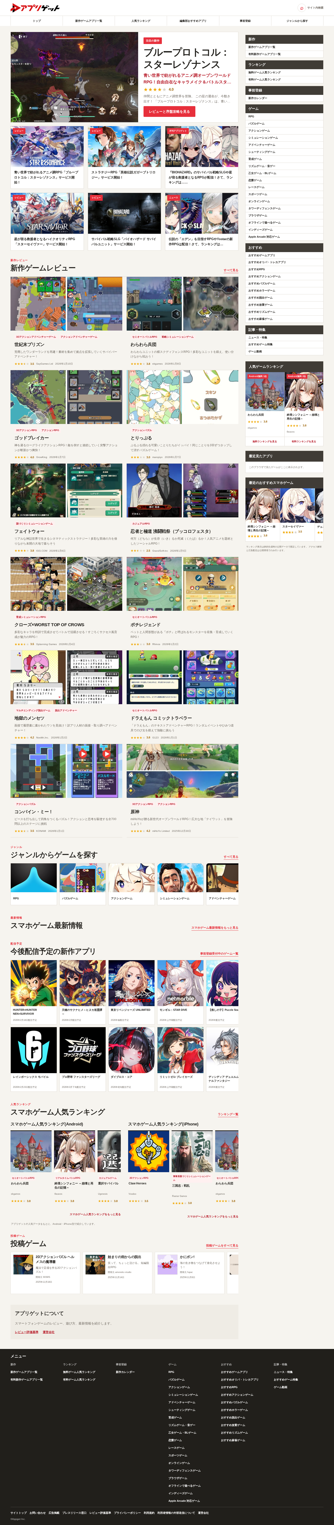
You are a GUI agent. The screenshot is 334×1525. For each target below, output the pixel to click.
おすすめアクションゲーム (264, 276)
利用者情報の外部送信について (176, 1512)
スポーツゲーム (257, 194)
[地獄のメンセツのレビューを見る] (66, 677)
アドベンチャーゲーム (261, 144)
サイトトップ (19, 1512)
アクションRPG (50, 430)
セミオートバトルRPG (144, 336)
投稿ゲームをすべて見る (222, 1245)
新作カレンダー (257, 98)
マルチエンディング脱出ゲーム (33, 710)
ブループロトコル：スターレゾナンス (187, 58)
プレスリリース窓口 (74, 1512)
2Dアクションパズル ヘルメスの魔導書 (55, 1259)
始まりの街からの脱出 (124, 1257)
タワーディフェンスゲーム (264, 208)
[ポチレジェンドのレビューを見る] (182, 584)
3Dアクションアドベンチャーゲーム (36, 336)
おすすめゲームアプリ (261, 255)
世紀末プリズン (29, 344)
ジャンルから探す (297, 20)
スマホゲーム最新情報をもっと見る (214, 927)
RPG (251, 116)
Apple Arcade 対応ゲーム (264, 236)
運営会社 (49, 1332)
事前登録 (245, 20)
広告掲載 (54, 1512)
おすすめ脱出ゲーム (260, 297)
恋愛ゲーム (255, 180)
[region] (124, 885)
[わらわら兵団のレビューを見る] (182, 304)
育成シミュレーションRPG (31, 617)
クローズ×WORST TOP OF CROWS (49, 624)
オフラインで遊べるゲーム (264, 222)
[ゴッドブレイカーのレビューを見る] (66, 397)
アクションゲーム (259, 130)
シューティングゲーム (261, 151)
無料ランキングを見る (265, 441)
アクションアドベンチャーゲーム (79, 336)
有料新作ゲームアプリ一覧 (264, 54)
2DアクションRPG (139, 1178)
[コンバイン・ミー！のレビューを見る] (66, 771)
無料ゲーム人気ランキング (264, 72)
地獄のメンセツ (29, 718)
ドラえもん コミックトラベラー (161, 718)
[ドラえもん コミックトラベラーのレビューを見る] (182, 677)
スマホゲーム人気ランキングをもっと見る (95, 1214)
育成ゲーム (255, 158)
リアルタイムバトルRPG (68, 1178)
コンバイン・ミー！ (33, 811)
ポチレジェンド (146, 624)
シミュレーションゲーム (263, 137)
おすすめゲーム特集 (260, 344)
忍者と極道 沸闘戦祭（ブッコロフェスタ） (172, 531)
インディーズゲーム (260, 229)
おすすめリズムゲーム (261, 311)
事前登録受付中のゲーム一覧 (219, 953)
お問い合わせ (38, 1512)
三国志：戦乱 (181, 1185)
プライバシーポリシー (127, 1512)
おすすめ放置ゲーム (260, 304)
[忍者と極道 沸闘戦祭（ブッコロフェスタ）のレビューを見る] (182, 490)
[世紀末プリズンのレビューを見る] (66, 304)
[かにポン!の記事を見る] (167, 1265)
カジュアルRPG (141, 523)
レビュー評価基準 (26, 1332)
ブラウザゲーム (257, 215)
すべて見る (231, 270)
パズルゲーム (256, 123)
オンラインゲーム (259, 201)
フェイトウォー (29, 531)
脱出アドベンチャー (66, 710)
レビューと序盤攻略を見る (169, 111)
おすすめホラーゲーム (261, 290)
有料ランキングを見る (304, 441)
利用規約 (149, 1512)
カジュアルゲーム (108, 1178)
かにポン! (187, 1257)
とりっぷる (141, 437)
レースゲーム (256, 187)
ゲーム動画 (255, 351)
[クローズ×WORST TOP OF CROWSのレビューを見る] (66, 584)
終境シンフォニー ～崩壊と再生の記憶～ (74, 1185)
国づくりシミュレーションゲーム (34, 523)
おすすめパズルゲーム (261, 283)
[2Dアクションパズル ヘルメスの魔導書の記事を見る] (23, 1265)
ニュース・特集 (257, 337)
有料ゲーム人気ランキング (264, 79)
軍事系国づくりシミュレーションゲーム (192, 1178)
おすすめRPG (256, 269)
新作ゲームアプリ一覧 (88, 20)
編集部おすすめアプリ (193, 20)
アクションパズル (142, 430)
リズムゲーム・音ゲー (261, 166)
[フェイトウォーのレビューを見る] (66, 490)
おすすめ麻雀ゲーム (260, 318)
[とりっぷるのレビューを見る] (182, 397)
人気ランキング (141, 20)
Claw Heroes (137, 1183)
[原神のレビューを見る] (182, 771)
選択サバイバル (108, 1183)
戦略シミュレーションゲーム (178, 336)
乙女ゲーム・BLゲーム (262, 173)
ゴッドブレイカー (31, 437)
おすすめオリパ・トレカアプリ (267, 262)
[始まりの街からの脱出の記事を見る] (95, 1265)
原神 (135, 811)
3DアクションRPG (26, 430)
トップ (37, 20)
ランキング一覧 (228, 1114)
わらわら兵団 (143, 344)
